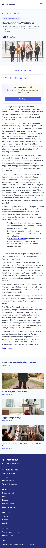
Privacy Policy (19, 544)
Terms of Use (7, 544)
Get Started (23, 99)
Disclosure (30, 544)
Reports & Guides (8, 507)
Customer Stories (8, 503)
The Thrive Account (9, 473)
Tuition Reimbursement (10, 484)
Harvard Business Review (20, 223)
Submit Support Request (10, 532)
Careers (5, 519)
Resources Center (8, 493)
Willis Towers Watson (17, 239)
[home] (8, 4)
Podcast (5, 500)
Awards (4, 523)
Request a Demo (8, 535)
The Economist (19, 131)
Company (5, 516)
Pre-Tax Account (8, 480)
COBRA (4, 477)
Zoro (9, 231)
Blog (3, 14)
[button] (41, 4)
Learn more (7, 348)
